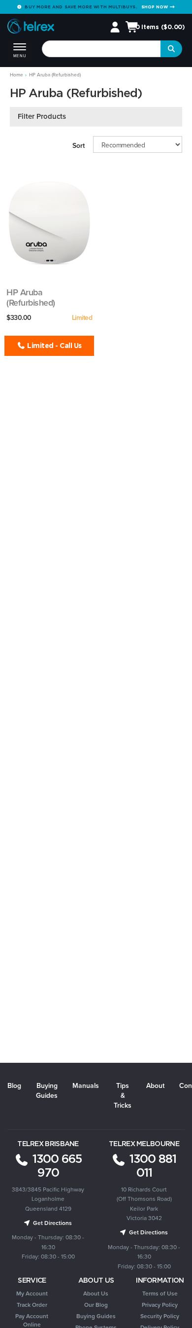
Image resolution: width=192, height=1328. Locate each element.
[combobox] (101, 48)
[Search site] (171, 48)
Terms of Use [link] (160, 1293)
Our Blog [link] (96, 1304)
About (155, 1086)
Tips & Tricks (122, 1096)
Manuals (85, 1086)
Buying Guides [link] (96, 1316)
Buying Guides (47, 1091)
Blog (14, 1086)
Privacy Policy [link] (160, 1304)
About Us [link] (95, 1293)
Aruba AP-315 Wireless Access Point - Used (48, 307)
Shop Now (155, 6)
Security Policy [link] (159, 1316)
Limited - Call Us (54, 345)
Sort (78, 146)
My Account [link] (32, 1293)
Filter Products (42, 116)
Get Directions (52, 1223)
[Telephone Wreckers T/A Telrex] (30, 28)
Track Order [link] (32, 1304)
